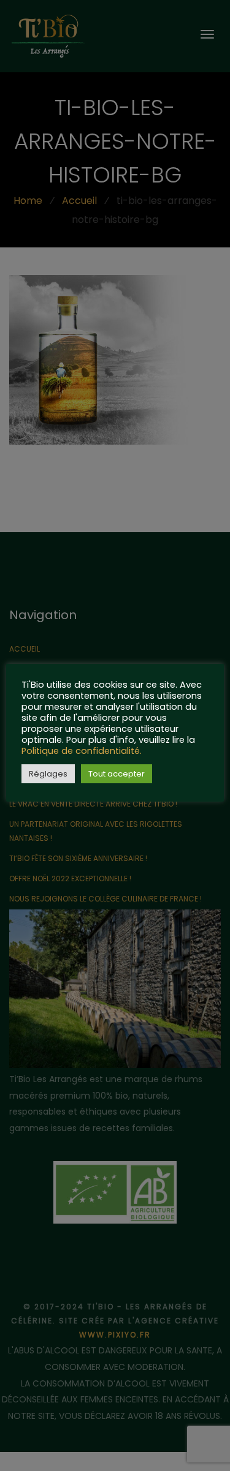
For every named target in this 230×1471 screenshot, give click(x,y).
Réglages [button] (48, 774)
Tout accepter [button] (116, 774)
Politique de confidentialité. (81, 751)
